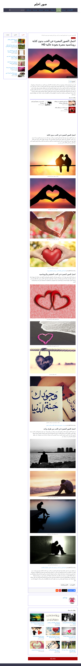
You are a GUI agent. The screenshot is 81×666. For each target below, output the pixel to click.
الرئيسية (73, 35)
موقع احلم (69, 10)
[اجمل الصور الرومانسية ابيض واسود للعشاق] (69, 617)
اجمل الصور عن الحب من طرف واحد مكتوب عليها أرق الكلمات (53, 567)
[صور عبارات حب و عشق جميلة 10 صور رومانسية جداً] (69, 631)
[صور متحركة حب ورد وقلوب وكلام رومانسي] (72, 110)
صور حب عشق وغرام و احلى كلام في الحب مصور (56, 425)
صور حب (58, 10)
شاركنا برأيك (53, 658)
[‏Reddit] (57, 590)
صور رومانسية (64, 584)
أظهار (70, 81)
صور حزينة (47, 10)
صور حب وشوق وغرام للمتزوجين (38, 649)
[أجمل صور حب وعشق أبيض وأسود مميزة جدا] (48, 103)
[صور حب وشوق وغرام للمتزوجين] (37, 645)
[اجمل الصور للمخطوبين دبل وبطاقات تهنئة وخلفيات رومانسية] (72, 103)
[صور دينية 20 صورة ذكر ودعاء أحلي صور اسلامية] (21, 69)
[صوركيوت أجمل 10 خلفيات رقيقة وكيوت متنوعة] (21, 63)
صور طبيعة (41, 10)
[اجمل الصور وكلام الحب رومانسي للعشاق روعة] (53, 617)
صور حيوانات (52, 10)
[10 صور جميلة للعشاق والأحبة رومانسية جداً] (53, 645)
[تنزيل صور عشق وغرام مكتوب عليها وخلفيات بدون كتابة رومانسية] (53, 631)
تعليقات (7, 34)
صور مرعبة (35, 10)
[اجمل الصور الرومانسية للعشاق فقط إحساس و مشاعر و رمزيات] (37, 617)
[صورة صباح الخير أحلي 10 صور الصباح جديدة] (21, 74)
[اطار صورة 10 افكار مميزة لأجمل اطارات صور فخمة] (21, 52)
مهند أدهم (65, 597)
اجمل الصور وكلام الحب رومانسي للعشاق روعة (56, 270)
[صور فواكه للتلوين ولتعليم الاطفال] (21, 41)
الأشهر (15, 34)
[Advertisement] (40, 22)
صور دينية (64, 10)
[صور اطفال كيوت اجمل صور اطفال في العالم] (21, 58)
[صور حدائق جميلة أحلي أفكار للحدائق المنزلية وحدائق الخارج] (21, 46)
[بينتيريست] (60, 590)
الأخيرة (23, 34)
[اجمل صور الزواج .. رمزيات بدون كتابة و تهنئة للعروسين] (69, 645)
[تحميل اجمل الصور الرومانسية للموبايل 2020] (37, 631)
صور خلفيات (29, 10)
